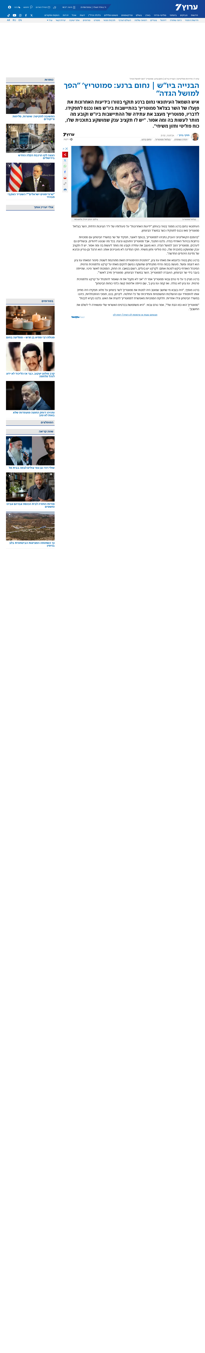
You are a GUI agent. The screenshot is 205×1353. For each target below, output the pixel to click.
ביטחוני (173, 15)
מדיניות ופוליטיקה (185, 79)
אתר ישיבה (74, 20)
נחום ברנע (146, 139)
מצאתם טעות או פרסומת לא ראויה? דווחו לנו (135, 315)
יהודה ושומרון (180, 139)
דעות (82, 15)
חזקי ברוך (184, 135)
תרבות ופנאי (109, 20)
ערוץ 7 (196, 79)
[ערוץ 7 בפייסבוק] (26, 15)
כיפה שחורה (176, 20)
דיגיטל (163, 20)
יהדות (66, 15)
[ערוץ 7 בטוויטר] (31, 15)
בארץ (148, 15)
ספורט (97, 20)
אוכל (74, 15)
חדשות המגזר (191, 20)
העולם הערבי (124, 20)
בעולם (139, 15)
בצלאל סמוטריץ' (162, 139)
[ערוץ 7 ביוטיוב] (15, 15)
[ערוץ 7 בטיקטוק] (9, 15)
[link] (30, 118)
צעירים (153, 20)
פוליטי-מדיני (160, 15)
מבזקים (183, 15)
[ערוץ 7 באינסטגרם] (20, 15)
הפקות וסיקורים (52, 15)
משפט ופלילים (111, 15)
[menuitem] (194, 15)
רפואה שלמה (140, 20)
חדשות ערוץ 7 (184, 9)
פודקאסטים (127, 15)
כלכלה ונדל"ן (94, 15)
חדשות (194, 15)
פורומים (86, 20)
